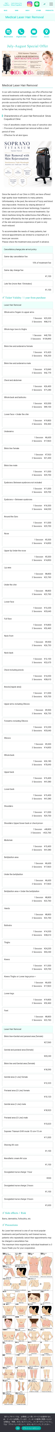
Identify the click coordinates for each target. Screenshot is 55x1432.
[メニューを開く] (51, 4)
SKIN (16, 10)
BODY (27, 10)
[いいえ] (52, 1422)
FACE (5, 10)
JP (44, 4)
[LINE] (36, 4)
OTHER (38, 10)
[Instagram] (29, 4)
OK (18, 1428)
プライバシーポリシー (31, 1428)
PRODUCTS (49, 10)
